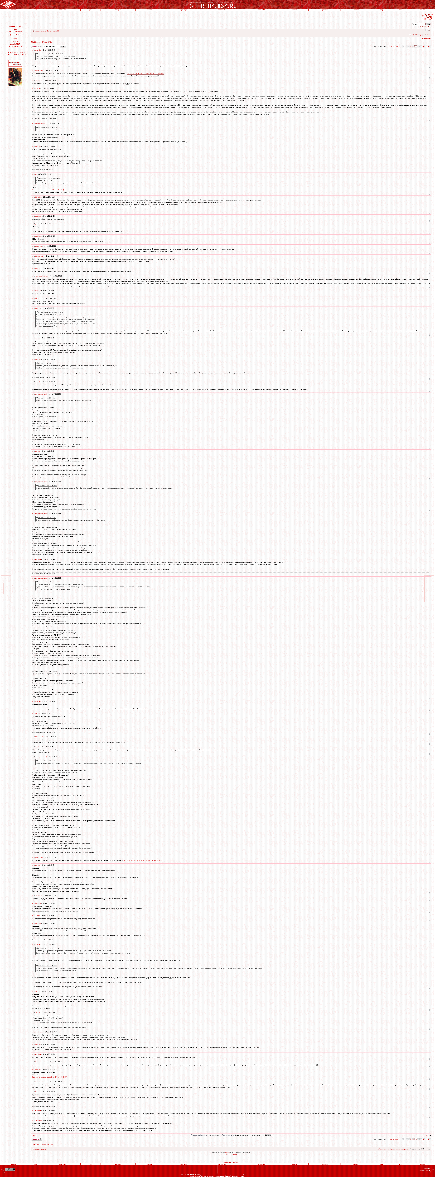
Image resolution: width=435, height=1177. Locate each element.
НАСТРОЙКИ (15, 43)
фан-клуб (356, 10)
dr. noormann (39, 1032)
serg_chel (38, 50)
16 (421, 46)
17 (424, 46)
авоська (37, 338)
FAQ (412, 35)
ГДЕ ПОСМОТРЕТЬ (15, 35)
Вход (428, 35)
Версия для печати (428, 30)
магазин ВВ (222, 10)
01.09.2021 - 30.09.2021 (41, 42)
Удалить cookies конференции (399, 1149)
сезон (35, 10)
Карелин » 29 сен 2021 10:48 (47, 966)
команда (149, 10)
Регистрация (420, 35)
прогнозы (324, 10)
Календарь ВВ (426, 38)
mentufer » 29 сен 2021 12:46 (47, 485)
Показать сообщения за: (199, 1135)
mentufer (38, 382)
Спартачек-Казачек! (41, 276)
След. (428, 1135)
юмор (381, 10)
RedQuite (38, 1069)
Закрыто (33, 45)
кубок (90, 10)
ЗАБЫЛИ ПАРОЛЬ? (15, 46)
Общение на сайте (40, 31)
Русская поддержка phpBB (231, 1154)
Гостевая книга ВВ (53, 31)
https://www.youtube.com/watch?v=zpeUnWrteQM (48, 190)
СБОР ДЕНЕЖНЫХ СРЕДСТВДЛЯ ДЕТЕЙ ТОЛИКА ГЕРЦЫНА (15, 53)
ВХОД (15, 38)
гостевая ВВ (261, 10)
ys (36, 224)
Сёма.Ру (427, 1170)
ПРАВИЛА (15, 40)
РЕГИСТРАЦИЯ (15, 45)
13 (413, 46)
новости (13, 10)
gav (36, 174)
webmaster (427, 1169)
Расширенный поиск (423, 26)
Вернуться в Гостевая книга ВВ (43, 1144)
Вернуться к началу (429, 67)
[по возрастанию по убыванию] (261, 1135)
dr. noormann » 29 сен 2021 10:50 (48, 948)
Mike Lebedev (39, 70)
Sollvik (37, 88)
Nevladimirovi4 (40, 123)
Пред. (34, 1135)
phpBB (227, 1152)
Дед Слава (38, 246)
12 (410, 46)
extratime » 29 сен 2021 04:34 (47, 582)
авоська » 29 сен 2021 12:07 (47, 363)
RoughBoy (38, 298)
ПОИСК (15, 41)
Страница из (394, 46)
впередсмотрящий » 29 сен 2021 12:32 (50, 54)
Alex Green (38, 1013)
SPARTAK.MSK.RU (193, 1175)
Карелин (38, 146)
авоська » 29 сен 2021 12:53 (47, 398)
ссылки (422, 10)
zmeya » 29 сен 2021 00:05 (46, 761)
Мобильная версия (425, 30)
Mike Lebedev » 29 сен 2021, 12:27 (49, 178)
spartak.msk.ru (244, 1175)
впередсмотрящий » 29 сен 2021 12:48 (50, 312)
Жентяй (37, 915)
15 (418, 46)
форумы (294, 10)
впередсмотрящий (41, 394)
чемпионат (62, 10)
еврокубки (118, 10)
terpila (37, 747)
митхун (37, 268)
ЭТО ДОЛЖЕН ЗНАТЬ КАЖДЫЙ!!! (15, 30)
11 (407, 46)
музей (400, 10)
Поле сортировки (228, 1135)
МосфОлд (38, 197)
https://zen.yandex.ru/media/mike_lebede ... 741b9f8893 (145, 73)
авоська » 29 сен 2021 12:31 (47, 517)
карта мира (183, 10)
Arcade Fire (38, 81)
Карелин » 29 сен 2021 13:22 (47, 127)
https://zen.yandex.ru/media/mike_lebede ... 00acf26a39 (142, 860)
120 (429, 46)
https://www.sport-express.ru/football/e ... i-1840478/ (49, 1077)
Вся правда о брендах (231, 1162)
